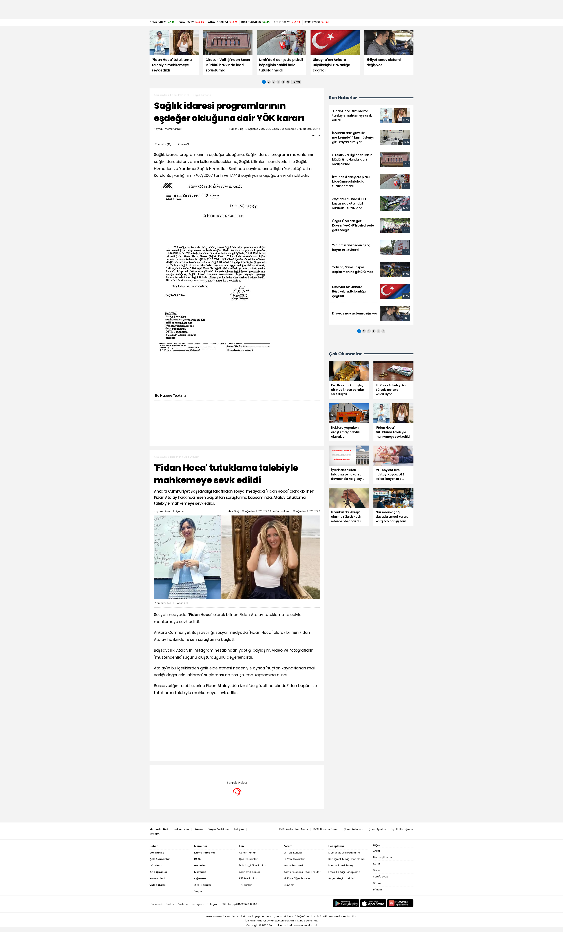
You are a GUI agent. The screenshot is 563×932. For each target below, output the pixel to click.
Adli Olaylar (191, 457)
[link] (371, 116)
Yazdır (316, 135)
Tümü (296, 82)
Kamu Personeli (179, 95)
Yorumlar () (163, 144)
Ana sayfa (160, 95)
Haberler (175, 457)
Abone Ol (183, 144)
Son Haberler (343, 97)
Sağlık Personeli (202, 95)
